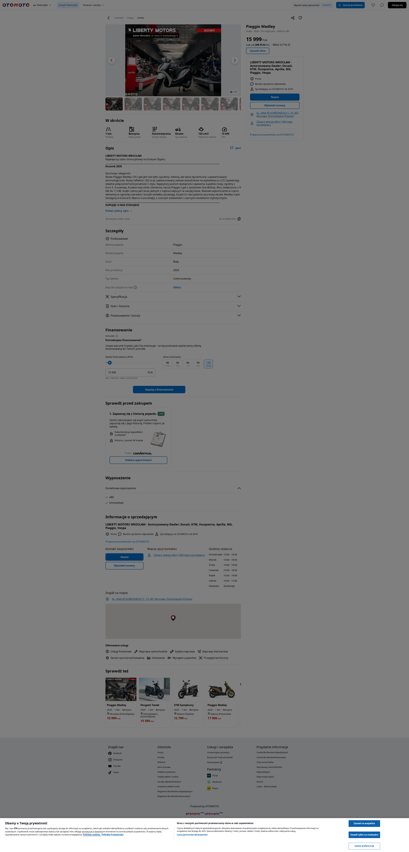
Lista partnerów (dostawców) (192, 834)
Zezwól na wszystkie (364, 823)
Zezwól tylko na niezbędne (364, 834)
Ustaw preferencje (364, 845)
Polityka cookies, (92, 834)
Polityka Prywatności (112, 834)
